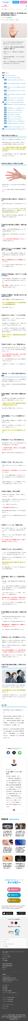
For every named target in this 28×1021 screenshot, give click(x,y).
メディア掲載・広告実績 (6, 990)
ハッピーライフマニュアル (7, 944)
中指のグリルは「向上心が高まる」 (13, 118)
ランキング (4, 941)
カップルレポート (5, 985)
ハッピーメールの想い (6, 956)
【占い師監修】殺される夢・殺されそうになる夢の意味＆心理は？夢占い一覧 (7, 833)
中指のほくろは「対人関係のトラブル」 (15, 126)
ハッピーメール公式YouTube (7, 1001)
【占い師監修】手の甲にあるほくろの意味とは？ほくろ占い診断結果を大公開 (20, 833)
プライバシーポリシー (6, 976)
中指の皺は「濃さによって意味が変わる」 (15, 121)
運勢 (17, 19)
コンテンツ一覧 (5, 1006)
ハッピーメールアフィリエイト (8, 1004)
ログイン (14, 900)
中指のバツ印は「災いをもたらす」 (13, 112)
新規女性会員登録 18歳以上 (7, 963)
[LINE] (19, 752)
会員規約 (4, 974)
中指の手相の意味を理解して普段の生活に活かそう (14, 129)
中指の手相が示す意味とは (9, 75)
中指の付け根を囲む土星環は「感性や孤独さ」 (14, 84)
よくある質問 (4, 960)
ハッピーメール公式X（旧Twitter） (8, 997)
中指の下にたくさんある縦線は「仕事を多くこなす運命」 (14, 87)
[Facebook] (8, 752)
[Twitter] (14, 752)
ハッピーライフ (19, 9)
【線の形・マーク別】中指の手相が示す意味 (13, 102)
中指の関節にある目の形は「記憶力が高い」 (14, 123)
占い (3, 19)
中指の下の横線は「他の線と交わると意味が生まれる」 (14, 94)
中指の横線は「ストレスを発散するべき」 (15, 108)
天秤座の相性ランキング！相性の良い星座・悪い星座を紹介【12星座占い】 (20, 866)
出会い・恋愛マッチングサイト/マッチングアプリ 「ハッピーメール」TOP (13, 952)
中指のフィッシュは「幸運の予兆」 (13, 116)
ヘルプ (3, 969)
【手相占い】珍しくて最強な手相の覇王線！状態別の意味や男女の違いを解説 (7, 850)
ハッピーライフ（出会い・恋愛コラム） (9, 992)
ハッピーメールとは (6, 954)
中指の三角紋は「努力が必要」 (13, 114)
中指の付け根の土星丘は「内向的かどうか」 (14, 80)
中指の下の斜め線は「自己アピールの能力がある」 (14, 91)
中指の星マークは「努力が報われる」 (14, 110)
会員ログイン (4, 967)
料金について (4, 958)
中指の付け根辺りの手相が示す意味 (11, 77)
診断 (25, 9)
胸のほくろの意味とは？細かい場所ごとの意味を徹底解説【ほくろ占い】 (7, 866)
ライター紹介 (5, 946)
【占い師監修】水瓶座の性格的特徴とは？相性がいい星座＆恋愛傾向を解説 (20, 850)
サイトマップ (4, 1008)
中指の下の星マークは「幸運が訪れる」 (14, 100)
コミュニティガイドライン (7, 981)
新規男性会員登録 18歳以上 (7, 965)
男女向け (12, 19)
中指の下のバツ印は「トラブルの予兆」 (14, 97)
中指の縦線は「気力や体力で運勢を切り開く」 (14, 105)
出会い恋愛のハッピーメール (7, 9)
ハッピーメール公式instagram (7, 999)
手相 (7, 19)
